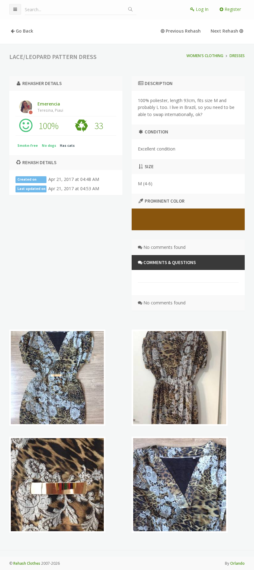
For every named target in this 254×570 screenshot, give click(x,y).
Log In (201, 9)
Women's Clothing (204, 55)
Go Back (24, 31)
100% (48, 126)
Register (232, 9)
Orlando (237, 563)
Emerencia (50, 107)
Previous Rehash (182, 31)
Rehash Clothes (26, 563)
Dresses (237, 55)
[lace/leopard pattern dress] (57, 378)
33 (98, 126)
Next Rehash (225, 31)
